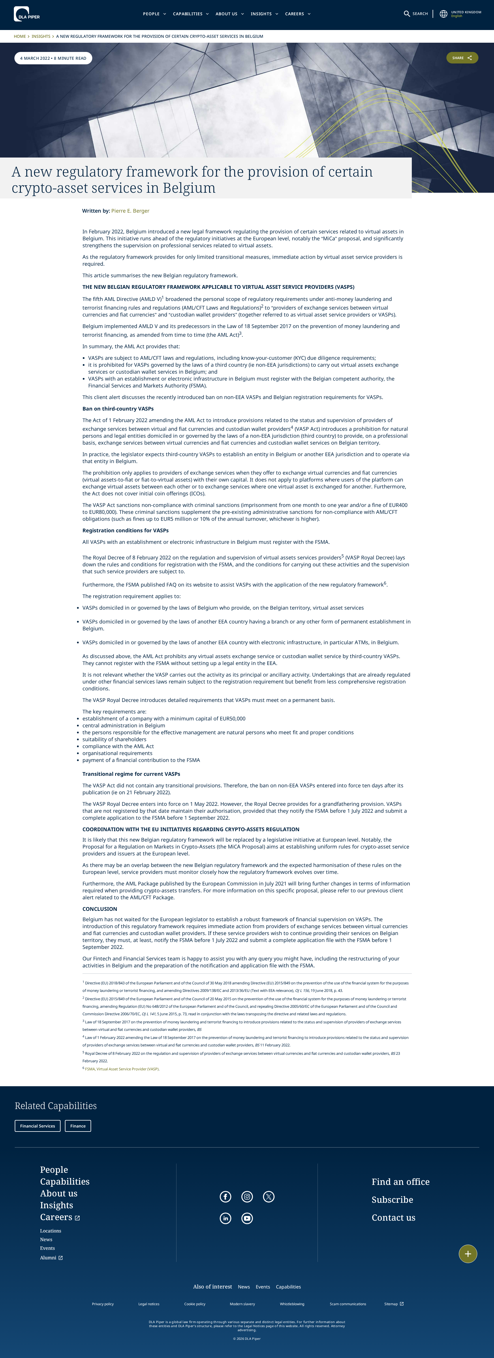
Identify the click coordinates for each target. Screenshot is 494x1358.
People (151, 13)
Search (420, 13)
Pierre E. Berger (130, 210)
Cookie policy (194, 1303)
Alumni (48, 1257)
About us (227, 13)
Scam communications (348, 1303)
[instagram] (247, 1196)
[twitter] (269, 1196)
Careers (294, 13)
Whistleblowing (292, 1303)
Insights (261, 13)
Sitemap (391, 1303)
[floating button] (468, 1254)
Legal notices (148, 1303)
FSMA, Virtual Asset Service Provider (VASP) (122, 1069)
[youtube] (247, 1218)
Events (47, 1248)
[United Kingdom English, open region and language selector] (443, 14)
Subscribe (392, 1199)
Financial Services (37, 1126)
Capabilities (187, 13)
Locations (50, 1231)
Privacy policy (103, 1303)
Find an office (401, 1181)
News (46, 1239)
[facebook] (225, 1196)
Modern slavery (242, 1303)
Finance (78, 1126)
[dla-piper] (28, 14)
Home (20, 36)
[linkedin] (225, 1218)
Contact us (394, 1217)
